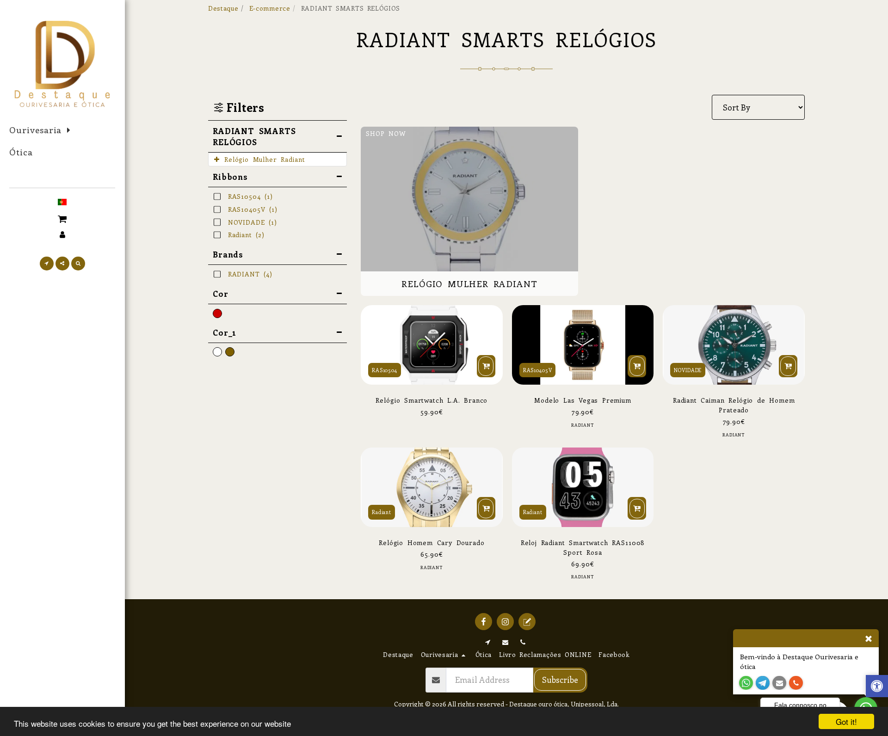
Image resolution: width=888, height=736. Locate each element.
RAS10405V (537, 370)
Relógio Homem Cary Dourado (432, 542)
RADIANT (582, 425)
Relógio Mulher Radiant (264, 159)
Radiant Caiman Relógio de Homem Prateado (734, 405)
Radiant (381, 512)
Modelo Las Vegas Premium (582, 400)
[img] (583, 345)
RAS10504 (384, 370)
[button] (62, 218)
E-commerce (269, 8)
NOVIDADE (688, 370)
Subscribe (560, 679)
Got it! (846, 721)
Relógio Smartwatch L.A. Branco (431, 400)
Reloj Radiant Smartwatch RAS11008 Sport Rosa (583, 547)
